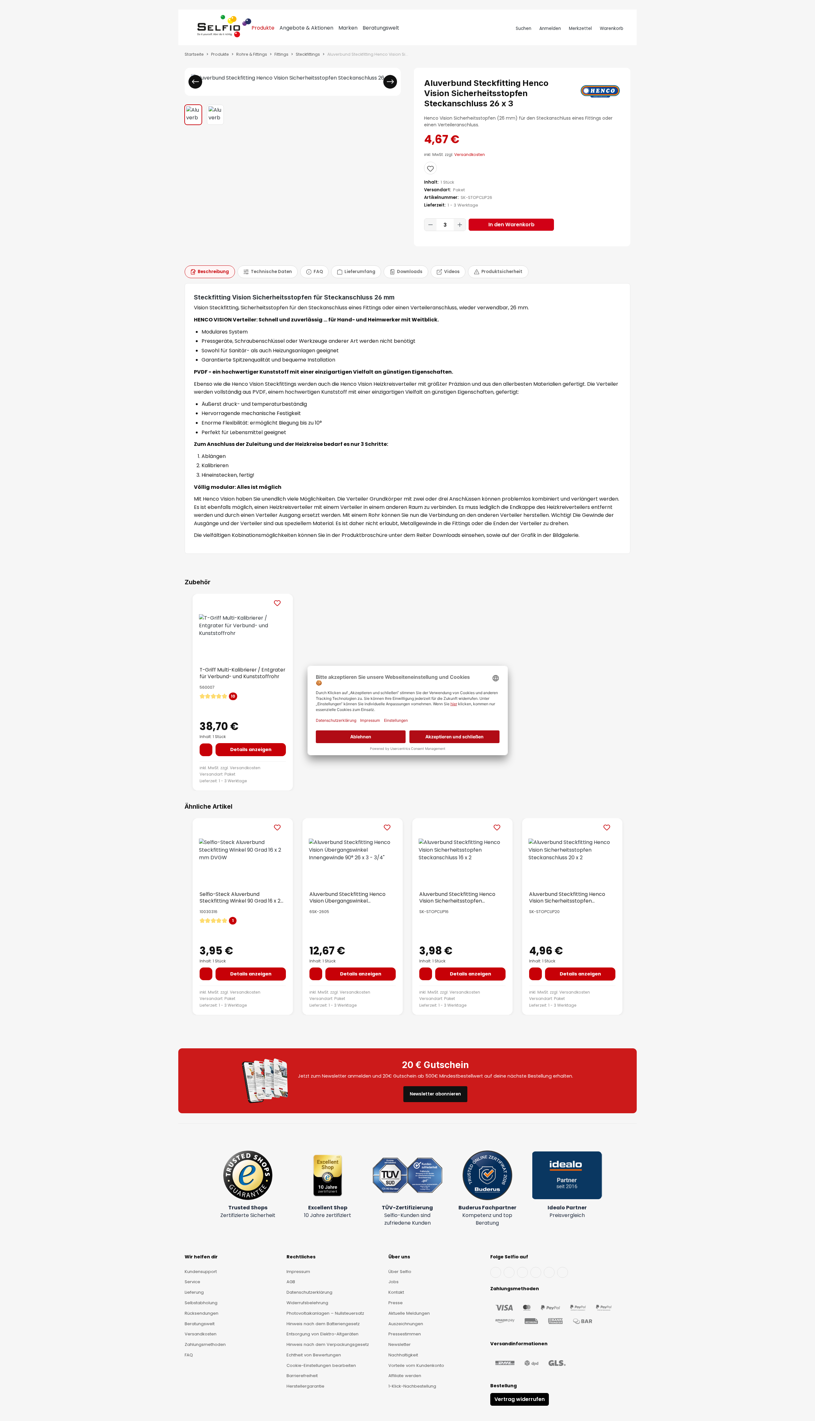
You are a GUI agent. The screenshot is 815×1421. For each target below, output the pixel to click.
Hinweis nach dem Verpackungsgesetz (328, 1344)
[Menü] (191, 29)
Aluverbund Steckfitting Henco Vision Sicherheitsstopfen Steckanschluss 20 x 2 (567, 897)
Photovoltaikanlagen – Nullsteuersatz (325, 1313)
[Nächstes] (390, 81)
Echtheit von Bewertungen (314, 1355)
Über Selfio (399, 1272)
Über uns (399, 1257)
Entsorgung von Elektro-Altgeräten (322, 1334)
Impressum (298, 1272)
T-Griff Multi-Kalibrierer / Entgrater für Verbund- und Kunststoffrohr (242, 673)
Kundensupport (201, 1272)
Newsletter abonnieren (435, 1094)
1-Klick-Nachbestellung (412, 1386)
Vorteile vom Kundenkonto (416, 1365)
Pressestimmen (404, 1334)
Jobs (393, 1282)
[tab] (210, 271)
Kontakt (396, 1292)
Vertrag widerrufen (519, 1399)
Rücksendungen (201, 1313)
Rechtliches (301, 1257)
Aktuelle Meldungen (409, 1313)
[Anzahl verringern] (430, 225)
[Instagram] (522, 1272)
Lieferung (194, 1292)
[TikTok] (549, 1272)
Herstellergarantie (305, 1386)
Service (192, 1282)
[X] (535, 1272)
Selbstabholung (201, 1303)
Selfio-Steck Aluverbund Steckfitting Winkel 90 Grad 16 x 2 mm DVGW (240, 897)
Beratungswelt (200, 1324)
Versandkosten (469, 154)
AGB (291, 1282)
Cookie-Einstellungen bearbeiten (321, 1365)
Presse (395, 1303)
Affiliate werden (404, 1376)
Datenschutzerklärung (309, 1292)
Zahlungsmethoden (205, 1344)
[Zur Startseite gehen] (224, 29)
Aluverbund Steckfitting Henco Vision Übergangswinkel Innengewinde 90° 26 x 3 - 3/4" (347, 897)
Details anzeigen (251, 749)
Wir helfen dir (201, 1257)
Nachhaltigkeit (403, 1355)
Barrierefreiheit (302, 1376)
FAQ (189, 1355)
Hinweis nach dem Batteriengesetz (323, 1324)
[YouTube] (509, 1272)
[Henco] (600, 91)
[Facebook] (495, 1272)
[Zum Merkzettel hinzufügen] (430, 168)
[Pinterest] (562, 1272)
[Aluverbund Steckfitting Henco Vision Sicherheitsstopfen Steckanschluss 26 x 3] (292, 78)
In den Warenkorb (511, 224)
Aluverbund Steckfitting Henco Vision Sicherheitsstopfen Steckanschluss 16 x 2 (457, 897)
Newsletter (399, 1344)
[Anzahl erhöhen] (460, 225)
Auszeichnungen (405, 1324)
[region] (293, 96)
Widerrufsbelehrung (307, 1303)
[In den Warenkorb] (206, 749)
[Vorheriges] (195, 81)
